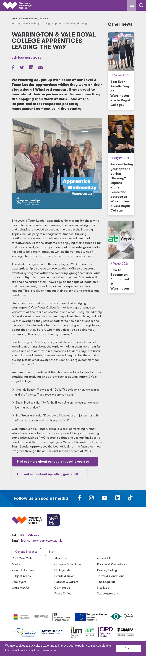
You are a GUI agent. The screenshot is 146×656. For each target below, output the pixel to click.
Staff (52, 551)
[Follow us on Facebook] (79, 499)
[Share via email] (40, 68)
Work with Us (21, 587)
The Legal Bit (106, 581)
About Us (60, 558)
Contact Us (62, 587)
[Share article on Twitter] (22, 68)
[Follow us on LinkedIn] (117, 499)
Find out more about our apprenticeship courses (53, 461)
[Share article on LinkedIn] (31, 68)
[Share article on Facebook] (13, 68)
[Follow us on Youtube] (104, 499)
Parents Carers (66, 581)
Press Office (62, 593)
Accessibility (105, 558)
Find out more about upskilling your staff (48, 474)
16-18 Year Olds (22, 558)
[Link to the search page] (141, 5)
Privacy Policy (107, 570)
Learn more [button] (48, 650)
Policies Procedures (112, 564)
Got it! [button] (128, 648)
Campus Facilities (68, 564)
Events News (29, 18)
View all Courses (23, 570)
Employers (19, 581)
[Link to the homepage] (17, 5)
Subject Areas (21, 576)
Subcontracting (108, 593)
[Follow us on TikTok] (130, 499)
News (43, 18)
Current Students (26, 551)
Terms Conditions (110, 576)
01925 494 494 (28, 535)
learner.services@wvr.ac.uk (41, 540)
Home (15, 18)
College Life (62, 570)
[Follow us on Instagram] (91, 499)
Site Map (103, 587)
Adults (16, 564)
